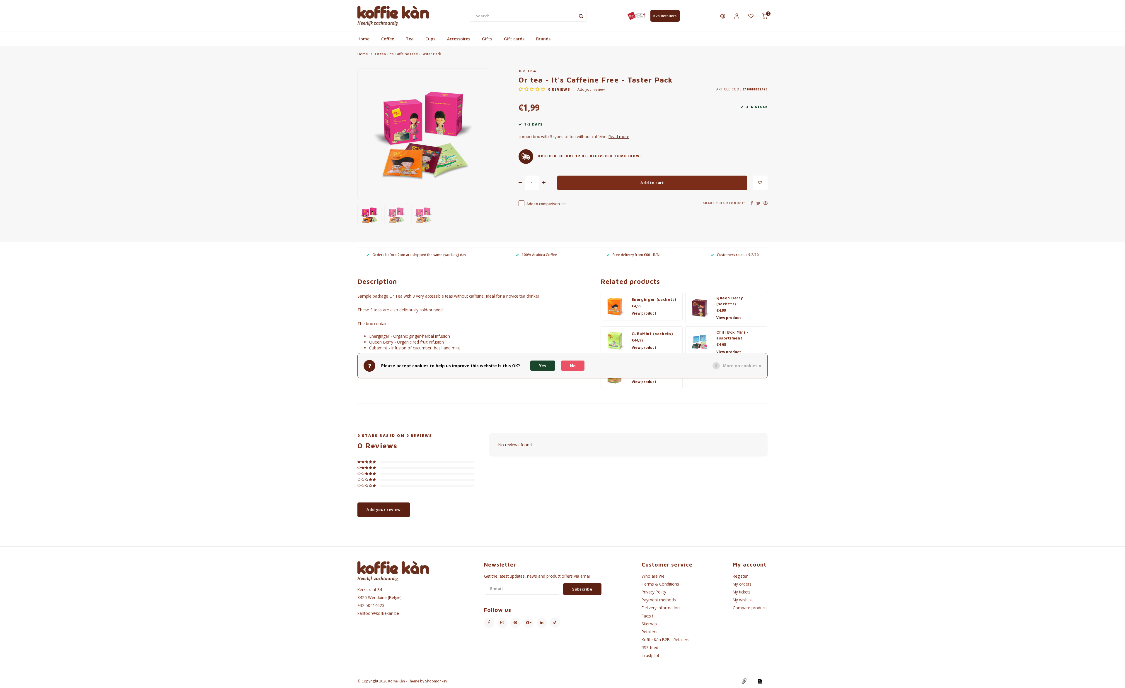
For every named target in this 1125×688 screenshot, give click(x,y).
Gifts (487, 39)
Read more (618, 136)
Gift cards (514, 39)
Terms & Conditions (660, 584)
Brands (543, 39)
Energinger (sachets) (654, 299)
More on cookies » (742, 365)
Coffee (387, 39)
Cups (430, 39)
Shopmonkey (436, 681)
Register (740, 576)
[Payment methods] (744, 681)
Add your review (591, 89)
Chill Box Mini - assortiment (732, 335)
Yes (542, 365)
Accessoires (458, 39)
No (573, 365)
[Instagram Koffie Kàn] (502, 623)
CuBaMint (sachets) (652, 333)
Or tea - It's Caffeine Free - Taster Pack (408, 54)
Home (363, 39)
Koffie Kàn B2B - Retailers (665, 639)
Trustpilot (650, 655)
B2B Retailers (664, 15)
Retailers (649, 631)
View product (644, 313)
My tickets (742, 592)
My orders (742, 584)
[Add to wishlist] (760, 183)
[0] (765, 16)
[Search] (581, 16)
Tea (410, 39)
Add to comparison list (546, 203)
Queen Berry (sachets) (729, 301)
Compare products (750, 607)
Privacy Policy (654, 592)
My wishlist (743, 600)
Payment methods (659, 600)
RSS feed (650, 647)
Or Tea (527, 70)
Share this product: (724, 203)
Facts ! (647, 616)
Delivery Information (661, 607)
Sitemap (649, 624)
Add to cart (652, 182)
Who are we (653, 576)
